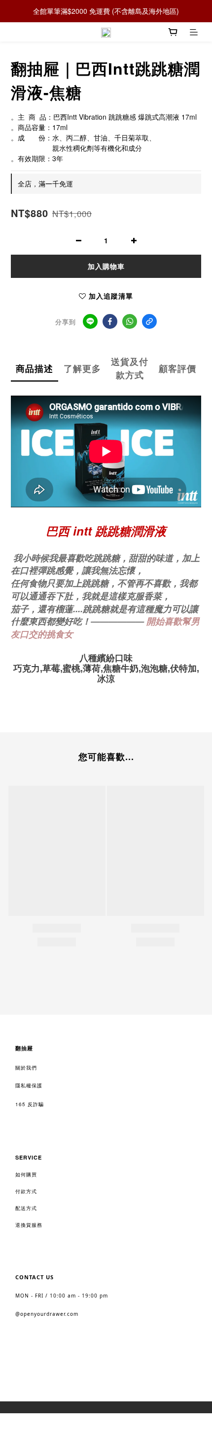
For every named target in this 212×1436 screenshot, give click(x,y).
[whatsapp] (129, 321)
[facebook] (110, 321)
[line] (90, 321)
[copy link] (149, 321)
